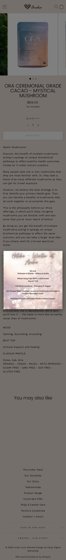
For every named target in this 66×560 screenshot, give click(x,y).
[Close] (62, 251)
